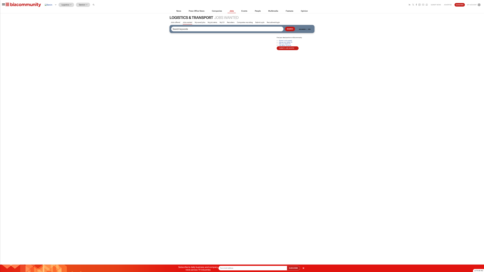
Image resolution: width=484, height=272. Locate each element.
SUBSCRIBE (293, 268)
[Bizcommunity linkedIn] (409, 5)
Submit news (436, 5)
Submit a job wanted (285, 40)
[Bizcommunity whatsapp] (426, 5)
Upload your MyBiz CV (285, 42)
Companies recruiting (245, 22)
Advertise (448, 5)
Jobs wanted (187, 22)
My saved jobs (200, 22)
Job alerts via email (285, 45)
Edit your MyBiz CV (285, 44)
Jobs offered (175, 22)
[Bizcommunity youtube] (423, 5)
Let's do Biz (478, 270)
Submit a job (259, 22)
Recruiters (230, 22)
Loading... (5, 117)
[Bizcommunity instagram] (419, 5)
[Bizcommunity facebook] (416, 5)
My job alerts (212, 22)
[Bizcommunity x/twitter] (413, 5)
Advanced (302, 29)
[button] (94, 5)
